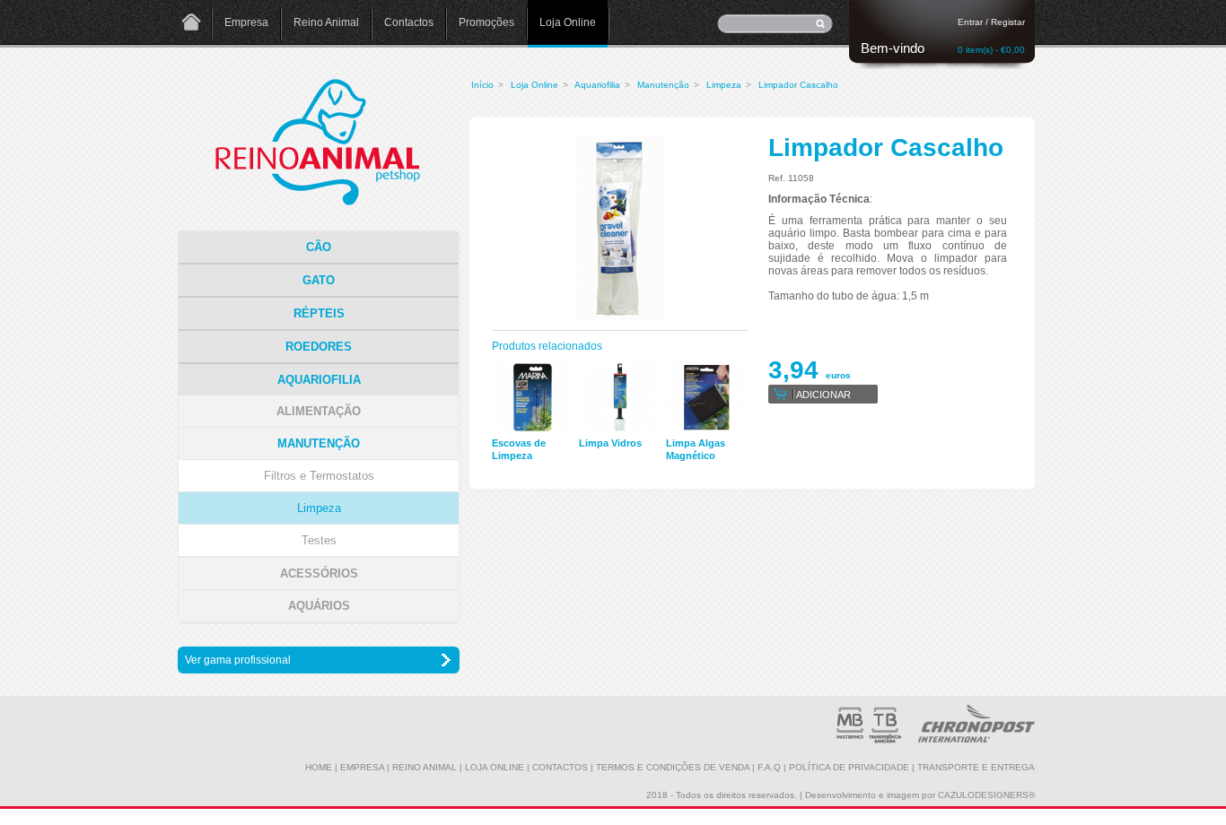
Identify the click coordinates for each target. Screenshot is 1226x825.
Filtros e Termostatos (319, 475)
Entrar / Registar (991, 22)
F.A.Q (769, 767)
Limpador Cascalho (798, 85)
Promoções (486, 22)
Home (191, 24)
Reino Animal (326, 22)
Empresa (246, 22)
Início (482, 85)
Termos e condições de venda (672, 767)
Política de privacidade (849, 767)
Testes (319, 540)
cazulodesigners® (986, 795)
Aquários (319, 605)
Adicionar (823, 394)
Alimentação (318, 411)
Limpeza (723, 85)
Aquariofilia (597, 85)
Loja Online (567, 22)
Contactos (408, 22)
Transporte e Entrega (976, 767)
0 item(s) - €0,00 (991, 50)
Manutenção (663, 85)
